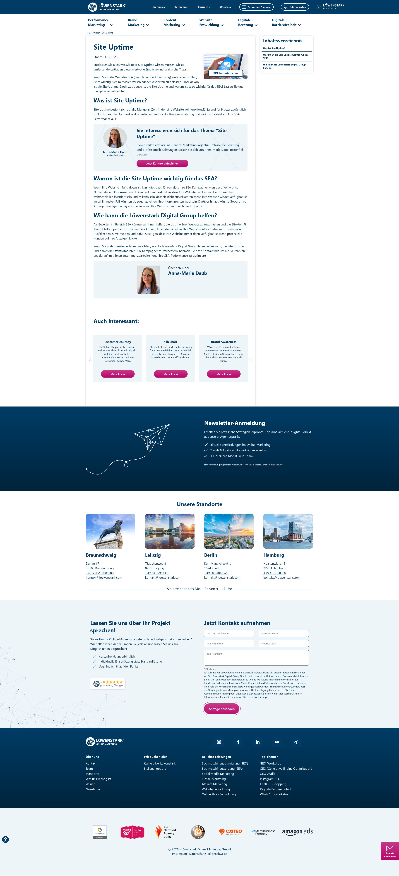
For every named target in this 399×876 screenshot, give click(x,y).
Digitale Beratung (245, 22)
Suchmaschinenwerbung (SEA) (222, 768)
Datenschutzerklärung (272, 464)
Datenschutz (197, 853)
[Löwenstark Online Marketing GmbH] (107, 6)
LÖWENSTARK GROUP (330, 6)
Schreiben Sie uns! (259, 7)
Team (89, 768)
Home (88, 32)
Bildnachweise (217, 853)
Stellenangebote (155, 768)
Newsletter (93, 789)
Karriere (203, 7)
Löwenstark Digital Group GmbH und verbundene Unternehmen (246, 676)
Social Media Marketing (218, 773)
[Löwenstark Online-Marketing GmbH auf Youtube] (276, 742)
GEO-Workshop (270, 763)
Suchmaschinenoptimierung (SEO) (225, 763)
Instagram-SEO (270, 779)
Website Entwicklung (209, 22)
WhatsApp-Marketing (275, 794)
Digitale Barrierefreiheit (284, 22)
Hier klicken (227, 719)
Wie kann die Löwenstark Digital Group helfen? (284, 66)
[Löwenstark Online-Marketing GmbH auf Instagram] (219, 742)
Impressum (179, 853)
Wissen (90, 784)
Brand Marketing (136, 22)
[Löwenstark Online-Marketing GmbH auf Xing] (296, 742)
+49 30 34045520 (216, 573)
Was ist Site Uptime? (274, 48)
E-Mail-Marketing (214, 779)
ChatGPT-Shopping (273, 784)
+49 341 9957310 (157, 573)
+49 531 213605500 (100, 573)
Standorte (92, 773)
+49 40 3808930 (274, 573)
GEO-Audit (267, 773)
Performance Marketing (98, 22)
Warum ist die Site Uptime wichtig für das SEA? (285, 56)
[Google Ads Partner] (99, 832)
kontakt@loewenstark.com (104, 577)
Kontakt (91, 763)
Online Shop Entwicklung (219, 794)
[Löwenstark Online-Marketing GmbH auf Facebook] (238, 742)
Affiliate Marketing (214, 784)
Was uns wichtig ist (98, 779)
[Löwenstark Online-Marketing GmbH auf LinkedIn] (257, 742)
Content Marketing (171, 22)
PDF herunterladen (225, 73)
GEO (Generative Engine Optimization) (286, 768)
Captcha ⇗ (235, 723)
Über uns (157, 7)
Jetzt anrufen (297, 7)
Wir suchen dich (156, 756)
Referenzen (181, 7)
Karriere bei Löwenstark (159, 763)
